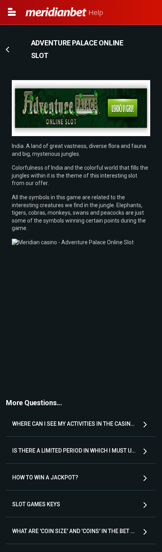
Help (95, 13)
